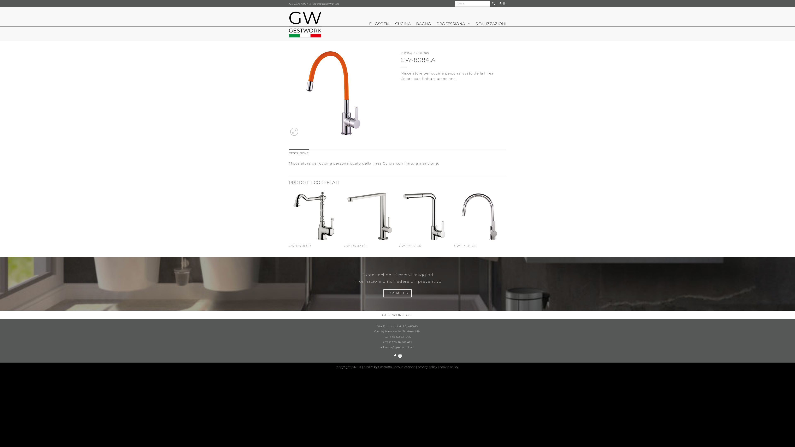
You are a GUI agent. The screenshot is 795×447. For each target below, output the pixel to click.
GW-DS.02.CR (355, 246)
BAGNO (423, 24)
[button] (294, 132)
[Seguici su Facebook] (500, 3)
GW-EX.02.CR (410, 246)
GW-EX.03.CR (465, 246)
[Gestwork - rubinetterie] (305, 24)
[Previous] (289, 223)
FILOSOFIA (379, 24)
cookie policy (449, 367)
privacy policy (428, 367)
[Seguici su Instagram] (504, 3)
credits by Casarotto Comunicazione (390, 367)
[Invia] (493, 4)
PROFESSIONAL (452, 24)
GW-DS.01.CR (300, 246)
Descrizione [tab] (299, 153)
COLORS (422, 53)
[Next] (505, 223)
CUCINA (403, 24)
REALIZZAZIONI (491, 24)
